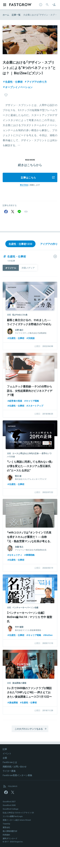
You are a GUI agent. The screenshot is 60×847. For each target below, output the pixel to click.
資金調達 (13, 702)
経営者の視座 (15, 400)
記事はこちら (28, 177)
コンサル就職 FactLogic (13, 816)
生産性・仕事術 (14, 82)
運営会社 (6, 827)
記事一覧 (16, 14)
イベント (7, 753)
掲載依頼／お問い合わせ (14, 766)
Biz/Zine (24, 184)
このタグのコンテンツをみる (29, 728)
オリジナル (10, 267)
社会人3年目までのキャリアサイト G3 (18, 812)
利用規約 (6, 834)
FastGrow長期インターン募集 (17, 775)
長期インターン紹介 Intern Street (17, 819)
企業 (5, 757)
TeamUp (6, 823)
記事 (5, 749)
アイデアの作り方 (37, 82)
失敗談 (31, 338)
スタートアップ (35, 405)
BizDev (48, 635)
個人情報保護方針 (10, 831)
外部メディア (28, 267)
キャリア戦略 (32, 400)
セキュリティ (15, 554)
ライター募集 (9, 770)
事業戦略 (30, 554)
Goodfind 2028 (9, 805)
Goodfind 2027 (9, 801)
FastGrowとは (10, 762)
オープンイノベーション (19, 87)
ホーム (6, 14)
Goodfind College (10, 808)
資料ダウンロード (10, 838)
